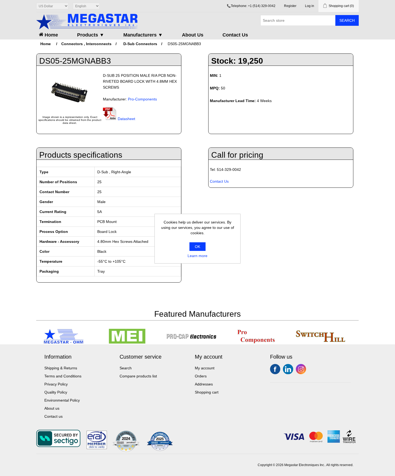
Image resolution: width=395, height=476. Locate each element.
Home (50, 35)
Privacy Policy (56, 384)
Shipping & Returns (60, 368)
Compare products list (138, 376)
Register (290, 6)
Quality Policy (55, 392)
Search (347, 20)
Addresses (204, 384)
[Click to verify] (97, 448)
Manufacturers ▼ (143, 35)
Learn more (197, 256)
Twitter (288, 369)
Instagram (301, 369)
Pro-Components (142, 99)
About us (51, 408)
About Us (192, 35)
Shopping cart (206, 392)
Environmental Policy (62, 400)
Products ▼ (90, 35)
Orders (201, 376)
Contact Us (235, 35)
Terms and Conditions (62, 376)
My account (204, 368)
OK (197, 246)
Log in (309, 6)
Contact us (53, 416)
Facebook (275, 369)
